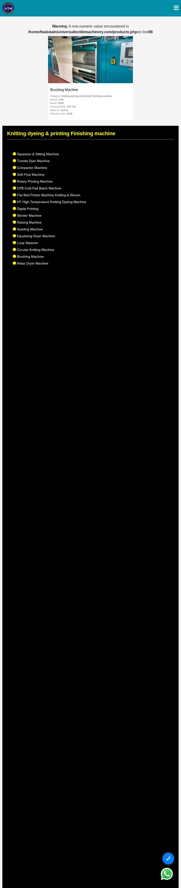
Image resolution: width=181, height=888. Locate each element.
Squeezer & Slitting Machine (37, 154)
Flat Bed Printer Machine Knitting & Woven (48, 195)
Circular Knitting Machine (35, 250)
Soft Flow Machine (30, 174)
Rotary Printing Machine (34, 181)
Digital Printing (27, 209)
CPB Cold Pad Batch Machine (38, 188)
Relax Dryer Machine (32, 263)
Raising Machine (29, 222)
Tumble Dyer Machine (33, 161)
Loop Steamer (27, 243)
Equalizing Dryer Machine (35, 236)
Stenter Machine (28, 215)
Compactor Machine (31, 168)
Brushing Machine (30, 256)
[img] (176, 8)
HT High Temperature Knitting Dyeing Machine (51, 202)
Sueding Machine (29, 229)
